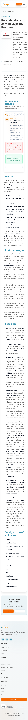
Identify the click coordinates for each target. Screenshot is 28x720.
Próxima (18, 167)
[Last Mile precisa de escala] (6, 114)
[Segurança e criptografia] (17, 114)
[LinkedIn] (2, 639)
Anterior (9, 167)
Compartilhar (9, 611)
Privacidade (17, 715)
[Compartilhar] (26, 64)
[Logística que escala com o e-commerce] (24, 114)
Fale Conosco (13, 699)
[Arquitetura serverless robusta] (13, 114)
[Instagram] (6, 639)
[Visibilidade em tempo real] (10, 114)
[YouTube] (10, 639)
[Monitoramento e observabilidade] (20, 114)
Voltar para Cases (9, 11)
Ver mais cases (20, 611)
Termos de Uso (11, 715)
